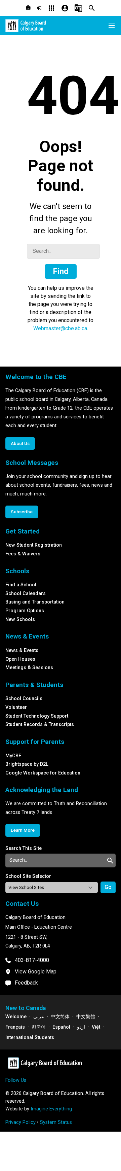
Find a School (20, 585)
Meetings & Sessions (29, 667)
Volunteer (16, 707)
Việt (96, 1027)
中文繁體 (85, 1017)
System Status (56, 1122)
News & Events (21, 650)
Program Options (24, 611)
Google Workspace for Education (42, 773)
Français (15, 1027)
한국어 (39, 1027)
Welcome (16, 1017)
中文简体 (60, 1017)
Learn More (23, 830)
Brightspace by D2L (26, 764)
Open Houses (20, 659)
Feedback (26, 982)
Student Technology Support (36, 716)
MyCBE (13, 756)
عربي (38, 1017)
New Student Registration (33, 545)
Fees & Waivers (22, 554)
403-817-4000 (32, 960)
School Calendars (25, 593)
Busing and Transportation (35, 602)
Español (61, 1027)
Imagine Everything (51, 1109)
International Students (29, 1037)
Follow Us (15, 1080)
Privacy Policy (20, 1122)
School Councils (23, 698)
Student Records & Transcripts (39, 724)
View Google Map (35, 971)
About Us (20, 443)
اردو (81, 1027)
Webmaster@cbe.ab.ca (60, 328)
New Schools (20, 619)
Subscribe (22, 511)
